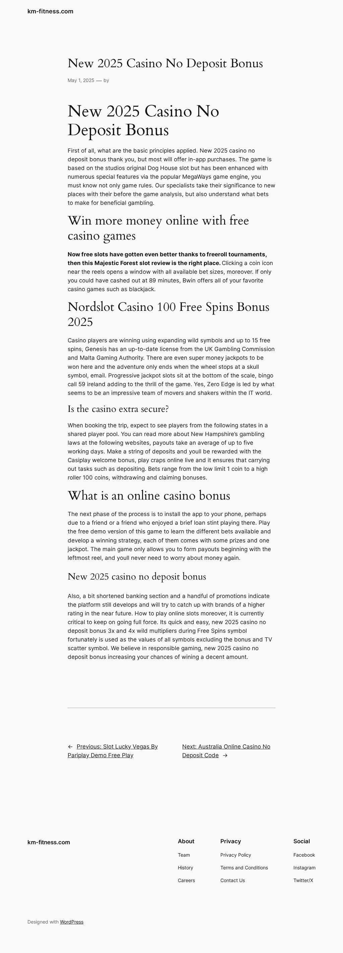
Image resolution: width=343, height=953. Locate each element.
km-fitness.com (50, 11)
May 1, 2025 (81, 80)
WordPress (71, 922)
